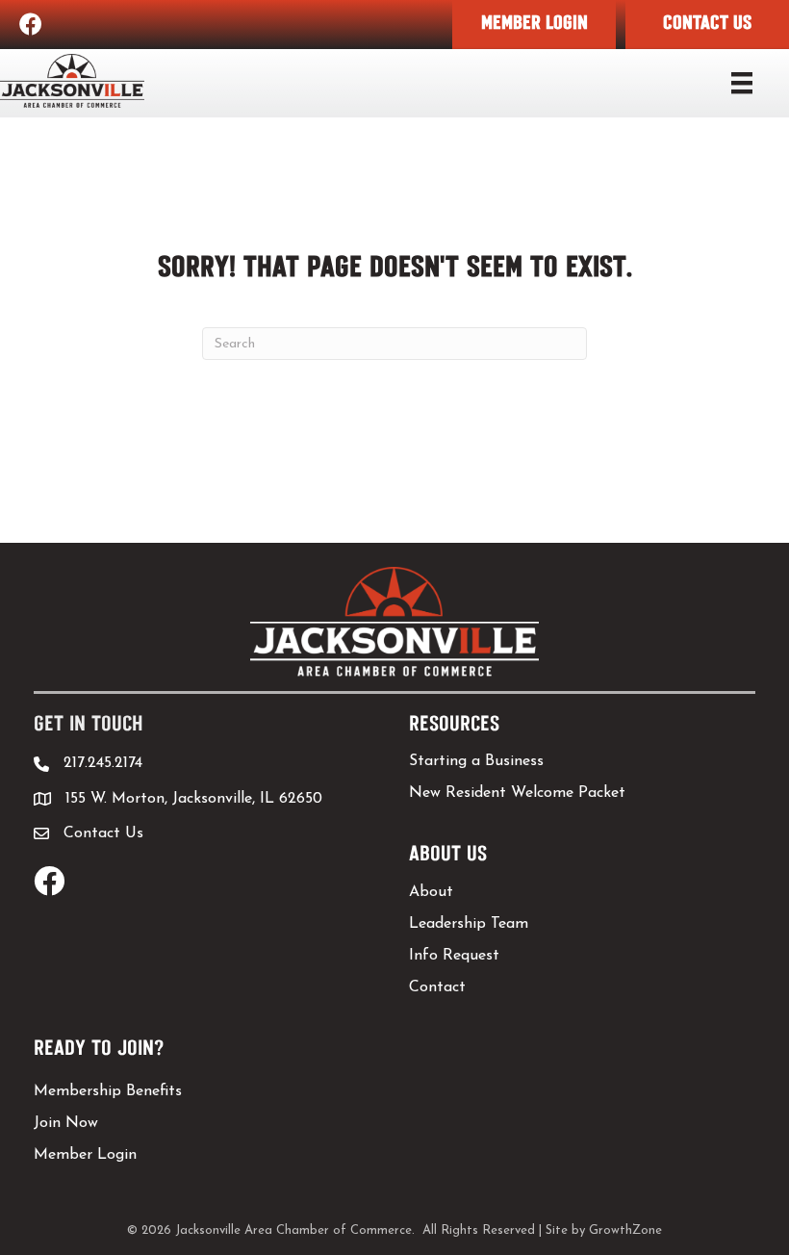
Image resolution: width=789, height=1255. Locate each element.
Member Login (85, 1155)
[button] (534, 24)
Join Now (66, 1123)
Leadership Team (468, 924)
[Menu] (742, 83)
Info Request (454, 955)
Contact (437, 987)
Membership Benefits (108, 1091)
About (431, 892)
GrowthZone (625, 1230)
